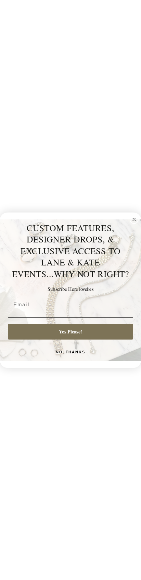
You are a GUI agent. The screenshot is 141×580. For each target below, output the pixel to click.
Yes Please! (70, 331)
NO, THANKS (71, 352)
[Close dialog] (134, 219)
